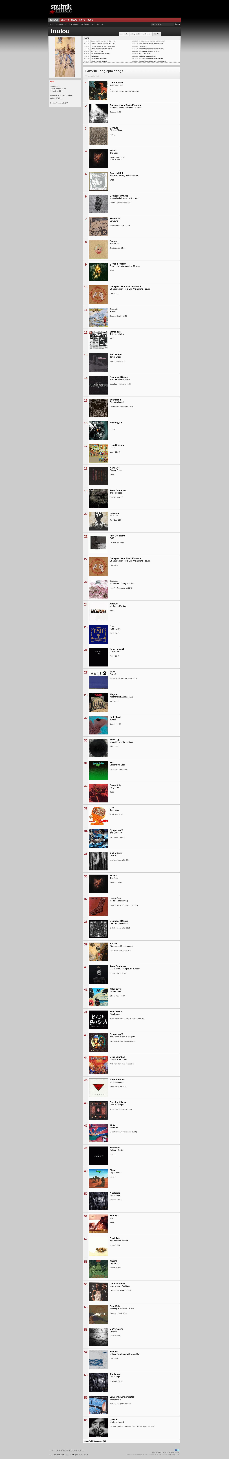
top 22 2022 (95, 56)
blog (90, 20)
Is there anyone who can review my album (152, 41)
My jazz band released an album (149, 51)
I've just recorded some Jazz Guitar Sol (151, 58)
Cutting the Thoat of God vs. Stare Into (103, 41)
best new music (98, 24)
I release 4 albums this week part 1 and (151, 43)
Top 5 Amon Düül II (97, 51)
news (74, 20)
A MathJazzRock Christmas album (101, 48)
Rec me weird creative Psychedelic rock (151, 48)
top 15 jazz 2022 (144, 53)
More (85, 64)
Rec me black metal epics (99, 58)
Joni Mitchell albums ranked (147, 56)
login (51, 24)
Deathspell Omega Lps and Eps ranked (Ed (152, 61)
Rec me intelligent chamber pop (100, 53)
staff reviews (85, 24)
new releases (73, 24)
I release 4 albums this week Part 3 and (103, 43)
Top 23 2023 (143, 46)
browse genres (60, 24)
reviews (53, 20)
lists (82, 20)
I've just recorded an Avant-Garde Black (103, 46)
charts (65, 20)
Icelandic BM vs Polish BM (99, 61)
